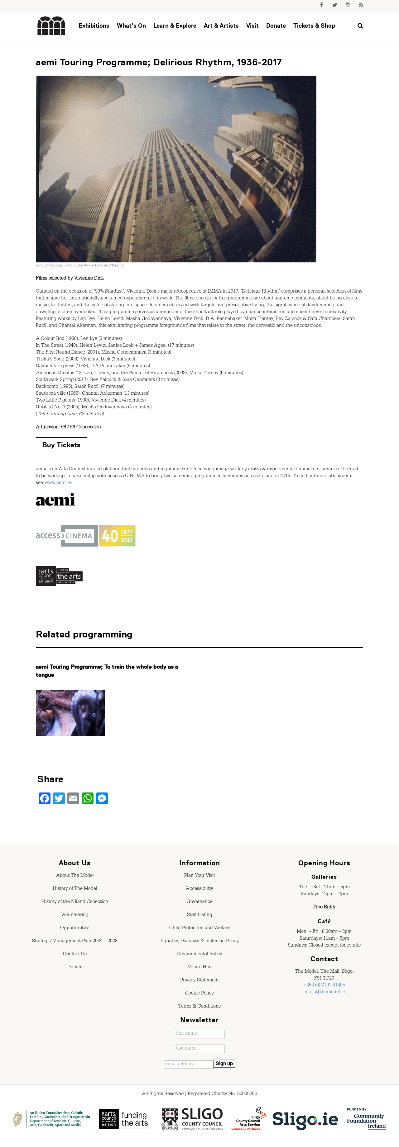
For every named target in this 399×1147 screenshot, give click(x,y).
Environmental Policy (199, 954)
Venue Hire (200, 967)
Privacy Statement (199, 980)
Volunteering (75, 915)
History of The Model (75, 889)
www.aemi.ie (58, 483)
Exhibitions (94, 25)
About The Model (75, 876)
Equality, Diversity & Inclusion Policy (200, 941)
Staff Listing (199, 915)
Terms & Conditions (199, 1006)
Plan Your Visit (199, 876)
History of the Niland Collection (74, 902)
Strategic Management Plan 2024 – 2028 (75, 941)
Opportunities (74, 928)
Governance (200, 902)
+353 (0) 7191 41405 (324, 985)
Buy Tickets (61, 445)
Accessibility (199, 889)
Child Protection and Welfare (199, 928)
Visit (252, 25)
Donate (276, 25)
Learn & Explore (174, 25)
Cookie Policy (199, 993)
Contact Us (75, 954)
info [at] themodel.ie (324, 992)
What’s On (131, 25)
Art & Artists (221, 25)
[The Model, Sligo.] (51, 26)
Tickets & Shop (314, 25)
